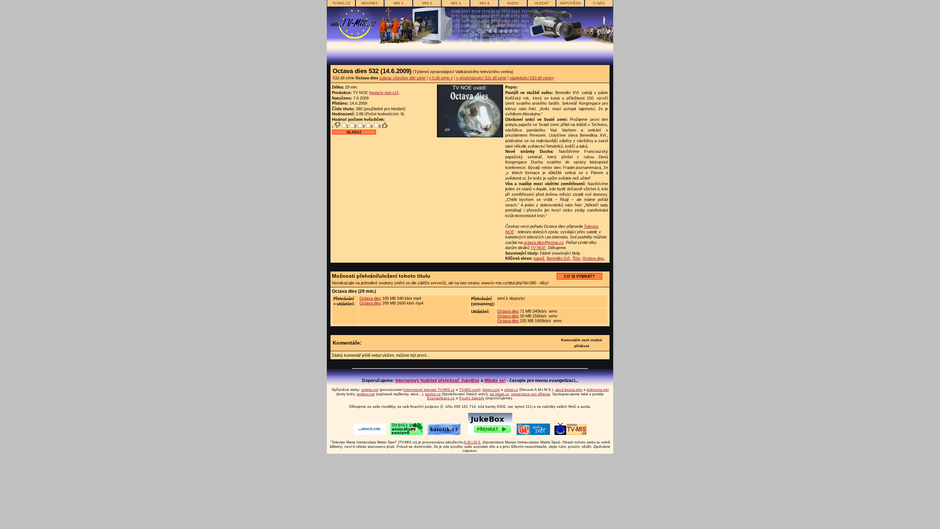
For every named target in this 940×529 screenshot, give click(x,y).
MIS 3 (456, 3)
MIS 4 (484, 3)
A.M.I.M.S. (472, 442)
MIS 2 (427, 3)
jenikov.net (366, 394)
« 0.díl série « (441, 78)
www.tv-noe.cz (383, 92)
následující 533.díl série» (532, 78)
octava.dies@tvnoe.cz (544, 242)
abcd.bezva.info (568, 390)
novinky (369, 3)
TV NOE (538, 247)
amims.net (370, 390)
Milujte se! (495, 380)
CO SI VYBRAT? (579, 276)
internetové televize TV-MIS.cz (429, 390)
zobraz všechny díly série (402, 78)
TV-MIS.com (469, 390)
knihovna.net (598, 390)
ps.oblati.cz (499, 394)
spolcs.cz (433, 394)
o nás (599, 3)
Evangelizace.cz (441, 398)
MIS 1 (399, 3)
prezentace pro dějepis (530, 394)
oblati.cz (511, 390)
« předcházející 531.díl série (481, 78)
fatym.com (491, 390)
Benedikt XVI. (559, 258)
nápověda (570, 3)
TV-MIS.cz (341, 3)
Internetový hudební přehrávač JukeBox (437, 380)
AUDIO (513, 3)
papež (539, 258)
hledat (542, 3)
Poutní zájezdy (471, 398)
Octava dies (593, 258)
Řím (576, 258)
